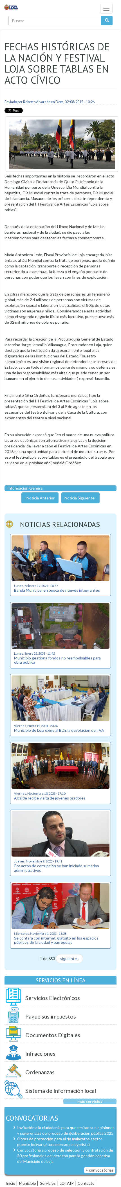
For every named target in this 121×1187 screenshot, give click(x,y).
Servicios (48, 1183)
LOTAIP (67, 1183)
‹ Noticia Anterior (39, 497)
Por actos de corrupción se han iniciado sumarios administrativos (56, 867)
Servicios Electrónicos (52, 998)
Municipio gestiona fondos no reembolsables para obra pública (57, 660)
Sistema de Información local (60, 1090)
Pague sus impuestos (50, 1016)
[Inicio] (11, 7)
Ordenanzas (40, 1072)
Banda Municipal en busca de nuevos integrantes (57, 590)
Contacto (86, 1183)
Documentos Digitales (52, 1035)
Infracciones (40, 1053)
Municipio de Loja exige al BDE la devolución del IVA (59, 730)
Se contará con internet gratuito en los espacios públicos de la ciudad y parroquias (56, 940)
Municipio (27, 1183)
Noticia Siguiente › (80, 497)
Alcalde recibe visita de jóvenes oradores (50, 798)
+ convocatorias (100, 1170)
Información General (25, 488)
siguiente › (69, 958)
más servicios (89, 1101)
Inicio (10, 1183)
